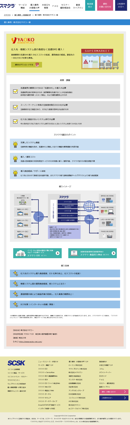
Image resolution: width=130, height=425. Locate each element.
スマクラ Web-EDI (44, 387)
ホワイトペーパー (105, 372)
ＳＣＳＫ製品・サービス (16, 373)
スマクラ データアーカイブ (47, 401)
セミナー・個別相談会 (107, 383)
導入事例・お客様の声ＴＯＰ (78, 361)
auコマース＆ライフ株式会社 (79, 408)
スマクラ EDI (42, 369)
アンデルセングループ (76, 390)
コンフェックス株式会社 (77, 398)
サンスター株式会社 (75, 379)
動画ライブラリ (78, 6)
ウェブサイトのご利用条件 (17, 384)
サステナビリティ (14, 380)
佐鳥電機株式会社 (75, 383)
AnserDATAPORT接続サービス (49, 405)
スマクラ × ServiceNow (46, 372)
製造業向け (90, 5)
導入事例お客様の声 (34, 6)
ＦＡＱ (55, 5)
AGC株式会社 (73, 401)
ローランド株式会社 (75, 365)
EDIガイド (102, 376)
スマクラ (7, 15)
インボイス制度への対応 (46, 408)
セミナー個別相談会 (65, 6)
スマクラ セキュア (44, 398)
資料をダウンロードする (24, 64)
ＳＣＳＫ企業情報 (14, 369)
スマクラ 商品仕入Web (46, 390)
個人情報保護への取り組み (17, 387)
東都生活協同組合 (75, 376)
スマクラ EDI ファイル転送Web (49, 383)
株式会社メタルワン (75, 372)
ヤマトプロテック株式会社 (78, 369)
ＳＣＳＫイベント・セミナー (17, 376)
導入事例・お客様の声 (22, 15)
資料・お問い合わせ (109, 392)
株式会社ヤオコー (75, 405)
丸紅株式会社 (73, 387)
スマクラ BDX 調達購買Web (48, 376)
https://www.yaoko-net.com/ (30, 341)
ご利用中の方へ (121, 5)
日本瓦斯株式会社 (75, 394)
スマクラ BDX (43, 379)
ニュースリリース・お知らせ (48, 361)
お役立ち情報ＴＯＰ (106, 365)
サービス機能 (23, 6)
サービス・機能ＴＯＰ (45, 365)
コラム (101, 369)
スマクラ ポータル (44, 394)
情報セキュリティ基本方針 (17, 391)
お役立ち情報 (46, 6)
